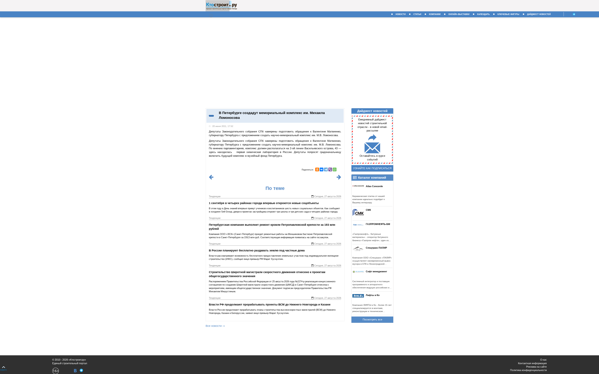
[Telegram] (326, 169)
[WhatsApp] (334, 169)
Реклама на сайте (536, 366)
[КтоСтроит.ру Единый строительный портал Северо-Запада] (221, 9)
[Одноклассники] (317, 169)
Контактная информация (532, 363)
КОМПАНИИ (435, 14)
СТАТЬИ (417, 14)
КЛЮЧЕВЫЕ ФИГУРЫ (508, 14)
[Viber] (330, 169)
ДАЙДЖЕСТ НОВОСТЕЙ (539, 14)
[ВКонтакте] (321, 169)
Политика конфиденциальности (528, 370)
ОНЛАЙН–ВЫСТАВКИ (458, 14)
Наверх (3, 370)
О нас (543, 359)
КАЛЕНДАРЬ (483, 14)
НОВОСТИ (401, 14)
